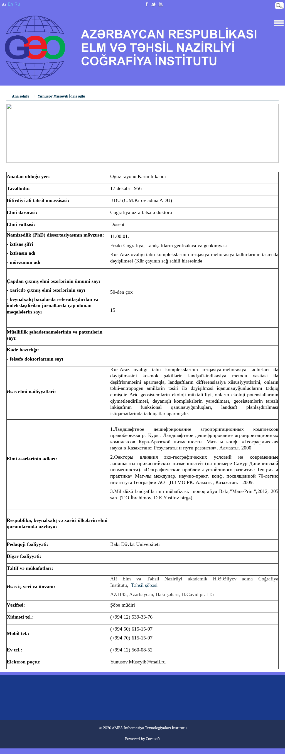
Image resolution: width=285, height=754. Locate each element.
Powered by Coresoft (142, 738)
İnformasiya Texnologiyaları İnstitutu (155, 727)
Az (4, 4)
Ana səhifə (20, 96)
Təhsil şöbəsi (144, 585)
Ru (17, 4)
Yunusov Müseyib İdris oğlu (61, 96)
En (10, 4)
